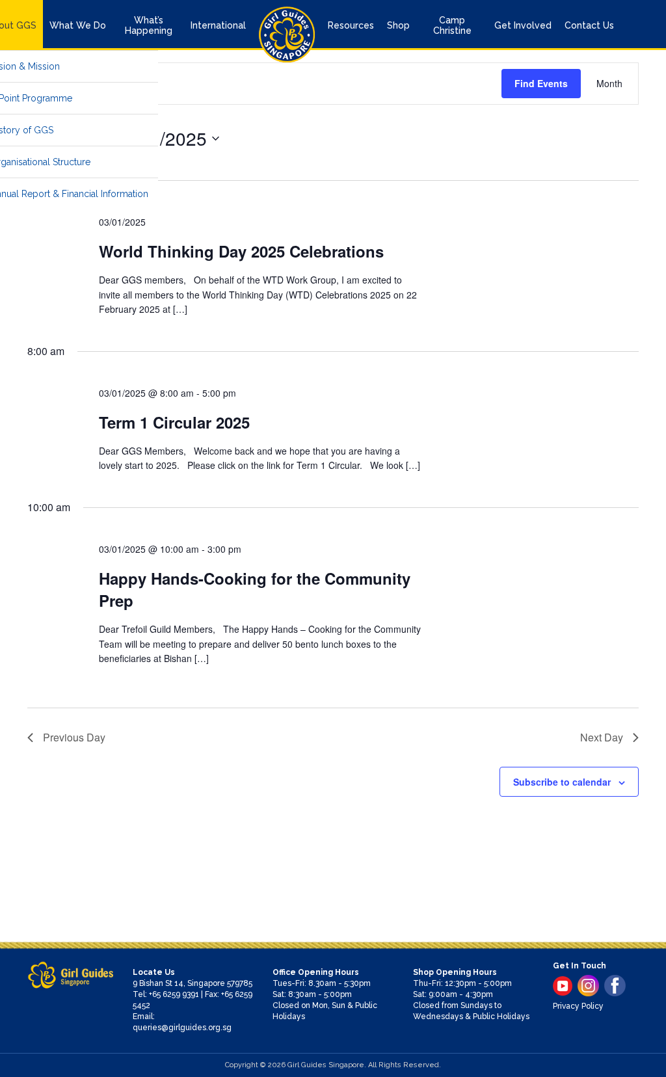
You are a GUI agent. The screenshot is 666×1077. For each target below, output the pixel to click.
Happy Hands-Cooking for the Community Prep (254, 589)
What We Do (77, 25)
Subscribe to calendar (562, 781)
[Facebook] (615, 985)
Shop (398, 25)
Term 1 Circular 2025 (174, 422)
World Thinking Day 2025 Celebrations (241, 251)
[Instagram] (588, 985)
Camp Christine (452, 25)
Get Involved (523, 25)
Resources (351, 25)
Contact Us (589, 25)
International (218, 25)
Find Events (541, 83)
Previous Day (74, 737)
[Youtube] (562, 986)
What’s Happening (148, 25)
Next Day (601, 737)
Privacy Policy (578, 1006)
